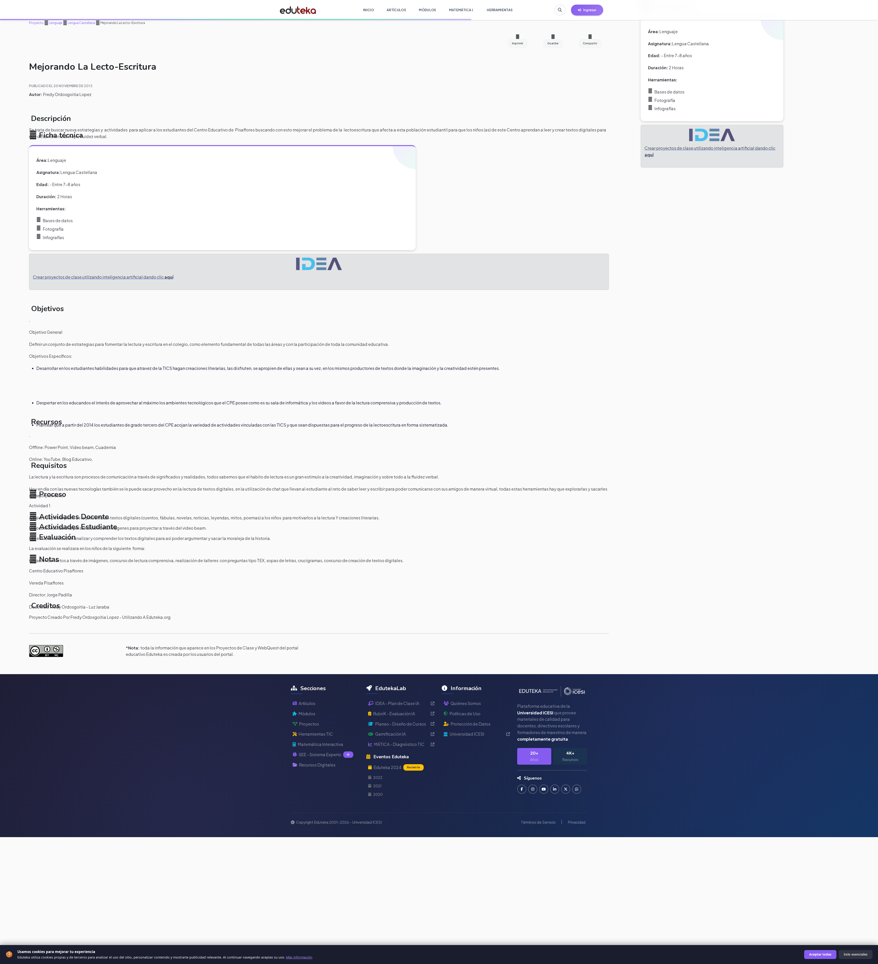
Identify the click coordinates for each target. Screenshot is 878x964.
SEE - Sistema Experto (324, 754)
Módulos (307, 713)
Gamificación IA (390, 734)
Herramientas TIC (316, 734)
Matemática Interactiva (320, 744)
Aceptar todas (820, 954)
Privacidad (576, 822)
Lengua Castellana (81, 23)
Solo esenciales (855, 954)
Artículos (307, 703)
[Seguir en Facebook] (521, 789)
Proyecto (36, 23)
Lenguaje (55, 23)
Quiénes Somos (466, 703)
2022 (378, 777)
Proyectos (309, 723)
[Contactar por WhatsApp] (576, 789)
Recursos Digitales (317, 764)
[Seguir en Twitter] (565, 789)
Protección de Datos (470, 723)
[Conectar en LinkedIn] (554, 789)
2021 (377, 786)
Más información (299, 957)
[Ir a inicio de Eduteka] (298, 10)
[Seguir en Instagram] (532, 789)
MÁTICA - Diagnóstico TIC (399, 744)
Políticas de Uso (465, 713)
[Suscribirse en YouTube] (543, 789)
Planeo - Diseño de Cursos (400, 723)
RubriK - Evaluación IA (394, 713)
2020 (378, 794)
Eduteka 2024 (397, 767)
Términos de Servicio (538, 822)
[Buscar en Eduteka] (559, 10)
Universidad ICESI (467, 734)
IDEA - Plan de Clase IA (397, 703)
